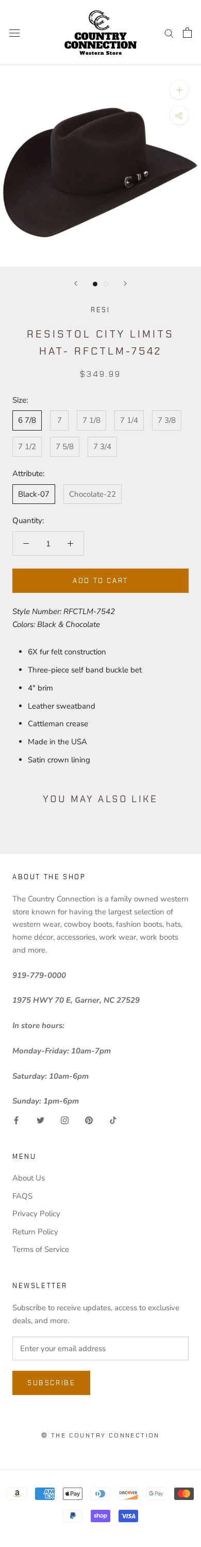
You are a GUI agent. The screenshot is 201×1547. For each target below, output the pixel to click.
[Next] (125, 283)
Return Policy (35, 1232)
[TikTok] (113, 1119)
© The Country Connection (100, 1435)
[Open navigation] (14, 32)
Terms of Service (40, 1249)
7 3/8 (167, 420)
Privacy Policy (36, 1213)
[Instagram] (65, 1119)
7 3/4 (102, 446)
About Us (28, 1178)
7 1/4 (129, 420)
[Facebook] (16, 1119)
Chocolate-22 (92, 494)
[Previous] (75, 283)
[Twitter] (40, 1119)
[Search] (169, 32)
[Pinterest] (89, 1119)
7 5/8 (65, 446)
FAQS (22, 1196)
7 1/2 (27, 446)
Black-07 (33, 494)
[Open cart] (187, 32)
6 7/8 (27, 420)
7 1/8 (91, 420)
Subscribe (51, 1382)
